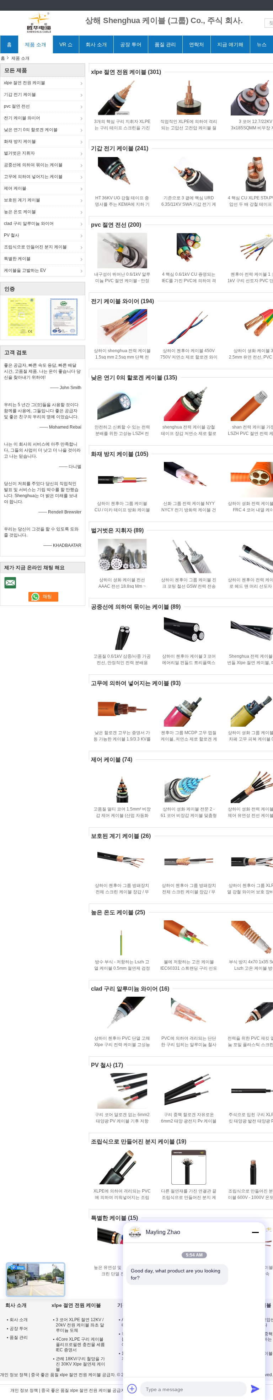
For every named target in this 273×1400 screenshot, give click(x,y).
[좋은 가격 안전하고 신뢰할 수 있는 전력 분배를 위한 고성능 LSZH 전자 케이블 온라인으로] (122, 403)
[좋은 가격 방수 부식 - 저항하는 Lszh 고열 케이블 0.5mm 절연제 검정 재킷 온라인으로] (122, 938)
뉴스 (262, 44)
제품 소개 (35, 44)
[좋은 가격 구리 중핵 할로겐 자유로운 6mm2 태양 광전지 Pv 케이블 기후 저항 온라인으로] (189, 1091)
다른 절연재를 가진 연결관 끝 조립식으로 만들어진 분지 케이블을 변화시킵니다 (188, 1197)
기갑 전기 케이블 (20, 94)
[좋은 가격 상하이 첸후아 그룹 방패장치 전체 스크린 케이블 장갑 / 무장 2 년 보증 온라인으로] (122, 861)
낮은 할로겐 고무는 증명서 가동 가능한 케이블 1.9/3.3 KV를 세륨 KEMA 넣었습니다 (122, 739)
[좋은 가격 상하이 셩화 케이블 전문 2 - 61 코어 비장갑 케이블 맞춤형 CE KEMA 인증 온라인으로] (189, 785)
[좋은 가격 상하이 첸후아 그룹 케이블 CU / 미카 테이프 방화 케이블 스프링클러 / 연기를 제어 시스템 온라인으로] (122, 479)
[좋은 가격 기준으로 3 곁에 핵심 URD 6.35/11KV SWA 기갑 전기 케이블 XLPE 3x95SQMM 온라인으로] (189, 174)
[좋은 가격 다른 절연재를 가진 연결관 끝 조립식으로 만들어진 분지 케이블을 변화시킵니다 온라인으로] (189, 1167)
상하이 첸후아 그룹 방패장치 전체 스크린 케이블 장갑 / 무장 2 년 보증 (122, 892)
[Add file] (132, 1388)
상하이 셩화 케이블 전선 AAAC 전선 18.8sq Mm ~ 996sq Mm (122, 586)
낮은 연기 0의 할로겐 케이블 (31, 129)
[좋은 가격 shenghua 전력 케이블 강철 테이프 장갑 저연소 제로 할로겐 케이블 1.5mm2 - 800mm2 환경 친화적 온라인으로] (189, 403)
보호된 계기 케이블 (22, 200)
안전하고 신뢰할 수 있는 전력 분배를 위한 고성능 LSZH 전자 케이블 (122, 433)
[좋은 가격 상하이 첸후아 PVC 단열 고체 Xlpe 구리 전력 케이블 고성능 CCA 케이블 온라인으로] (122, 1014)
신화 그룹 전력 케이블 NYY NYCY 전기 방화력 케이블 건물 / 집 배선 (188, 510)
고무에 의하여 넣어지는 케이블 (33, 176)
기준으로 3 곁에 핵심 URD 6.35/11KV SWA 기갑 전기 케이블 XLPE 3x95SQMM (188, 204)
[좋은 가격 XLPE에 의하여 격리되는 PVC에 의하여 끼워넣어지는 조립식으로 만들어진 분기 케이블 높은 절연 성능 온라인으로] (122, 1167)
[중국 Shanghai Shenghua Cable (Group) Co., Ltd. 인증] (21, 316)
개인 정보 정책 (14, 1374)
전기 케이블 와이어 (22, 117)
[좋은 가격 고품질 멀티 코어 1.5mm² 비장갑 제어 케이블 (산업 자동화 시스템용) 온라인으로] (122, 785)
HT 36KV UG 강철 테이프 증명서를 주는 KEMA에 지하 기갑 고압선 (122, 204)
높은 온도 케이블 (20, 211)
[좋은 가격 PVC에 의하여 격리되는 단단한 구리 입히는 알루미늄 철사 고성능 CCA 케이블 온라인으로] (189, 1014)
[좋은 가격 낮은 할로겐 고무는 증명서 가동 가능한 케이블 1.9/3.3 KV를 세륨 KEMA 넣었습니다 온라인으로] (122, 709)
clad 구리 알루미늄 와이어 (29, 223)
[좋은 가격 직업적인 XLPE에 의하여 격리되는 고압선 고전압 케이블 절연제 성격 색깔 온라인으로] (189, 97)
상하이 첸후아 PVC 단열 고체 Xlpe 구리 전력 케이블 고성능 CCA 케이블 (122, 1045)
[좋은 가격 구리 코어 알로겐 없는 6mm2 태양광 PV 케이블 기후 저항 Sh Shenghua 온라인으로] (122, 1091)
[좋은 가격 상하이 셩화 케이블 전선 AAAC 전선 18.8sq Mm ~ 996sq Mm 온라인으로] (122, 556)
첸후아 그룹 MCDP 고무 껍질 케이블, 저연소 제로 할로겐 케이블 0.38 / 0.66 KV (189, 739)
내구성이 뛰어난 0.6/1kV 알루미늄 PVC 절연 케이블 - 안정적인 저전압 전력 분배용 (122, 281)
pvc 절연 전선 (17, 106)
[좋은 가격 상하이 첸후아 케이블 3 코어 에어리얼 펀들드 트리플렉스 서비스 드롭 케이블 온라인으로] (189, 632)
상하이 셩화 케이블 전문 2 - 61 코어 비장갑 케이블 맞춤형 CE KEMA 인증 (189, 815)
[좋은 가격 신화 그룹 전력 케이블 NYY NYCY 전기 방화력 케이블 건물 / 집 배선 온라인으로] (189, 479)
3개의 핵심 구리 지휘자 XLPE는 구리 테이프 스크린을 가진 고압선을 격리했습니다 (122, 128)
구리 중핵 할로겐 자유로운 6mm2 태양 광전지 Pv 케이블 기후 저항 (188, 1121)
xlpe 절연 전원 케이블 (24, 82)
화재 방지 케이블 (20, 141)
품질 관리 (165, 44)
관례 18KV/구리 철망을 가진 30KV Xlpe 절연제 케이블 (80, 1364)
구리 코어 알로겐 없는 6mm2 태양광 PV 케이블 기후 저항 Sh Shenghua (122, 1121)
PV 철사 (11, 235)
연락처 (196, 44)
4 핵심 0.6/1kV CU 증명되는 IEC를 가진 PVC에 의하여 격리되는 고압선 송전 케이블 (189, 281)
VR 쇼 (66, 44)
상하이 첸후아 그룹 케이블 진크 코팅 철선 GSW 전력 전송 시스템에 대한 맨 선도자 (188, 586)
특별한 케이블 (17, 258)
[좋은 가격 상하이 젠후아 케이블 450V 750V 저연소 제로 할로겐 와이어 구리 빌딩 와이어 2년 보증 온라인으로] (189, 327)
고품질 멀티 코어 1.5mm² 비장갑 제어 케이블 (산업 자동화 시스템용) (122, 815)
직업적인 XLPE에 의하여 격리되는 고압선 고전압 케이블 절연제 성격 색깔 (188, 128)
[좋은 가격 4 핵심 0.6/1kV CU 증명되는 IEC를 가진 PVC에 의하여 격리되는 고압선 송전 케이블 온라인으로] (189, 250)
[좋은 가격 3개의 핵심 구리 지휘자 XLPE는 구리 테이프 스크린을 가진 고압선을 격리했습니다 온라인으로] (122, 97)
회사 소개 (96, 44)
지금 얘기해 (230, 44)
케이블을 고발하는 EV (25, 270)
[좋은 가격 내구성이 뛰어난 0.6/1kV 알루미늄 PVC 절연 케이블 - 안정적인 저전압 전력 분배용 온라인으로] (122, 250)
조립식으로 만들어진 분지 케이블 (35, 246)
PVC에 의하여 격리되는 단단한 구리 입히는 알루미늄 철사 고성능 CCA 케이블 (188, 1045)
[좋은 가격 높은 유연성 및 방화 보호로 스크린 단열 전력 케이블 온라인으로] (122, 1243)
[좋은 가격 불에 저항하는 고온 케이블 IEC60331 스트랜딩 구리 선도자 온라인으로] (189, 938)
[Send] (255, 1388)
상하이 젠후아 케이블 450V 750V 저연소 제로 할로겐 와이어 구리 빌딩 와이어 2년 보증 (189, 357)
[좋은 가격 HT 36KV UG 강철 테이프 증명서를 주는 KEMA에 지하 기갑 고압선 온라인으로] (122, 174)
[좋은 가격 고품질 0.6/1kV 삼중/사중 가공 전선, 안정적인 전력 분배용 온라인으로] (122, 632)
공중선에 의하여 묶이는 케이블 (33, 164)
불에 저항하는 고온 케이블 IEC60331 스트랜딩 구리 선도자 (188, 968)
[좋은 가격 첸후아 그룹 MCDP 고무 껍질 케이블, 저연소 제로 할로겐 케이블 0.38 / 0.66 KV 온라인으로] (189, 709)
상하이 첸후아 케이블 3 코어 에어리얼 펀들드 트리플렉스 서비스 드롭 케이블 (189, 663)
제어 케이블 (15, 188)
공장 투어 (130, 44)
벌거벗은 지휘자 (19, 153)
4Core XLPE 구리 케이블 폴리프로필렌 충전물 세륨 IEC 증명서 (80, 1344)
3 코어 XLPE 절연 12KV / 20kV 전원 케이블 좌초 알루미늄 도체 (80, 1325)
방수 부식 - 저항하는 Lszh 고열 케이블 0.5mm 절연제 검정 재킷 (122, 968)
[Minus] (255, 1232)
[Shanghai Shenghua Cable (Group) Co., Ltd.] (39, 23)
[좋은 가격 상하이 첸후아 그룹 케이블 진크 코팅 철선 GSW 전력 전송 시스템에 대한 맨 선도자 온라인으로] (189, 556)
